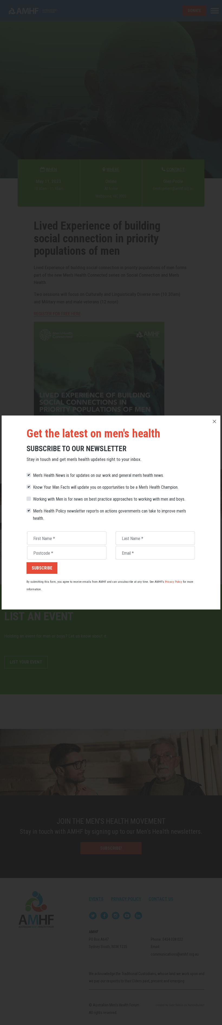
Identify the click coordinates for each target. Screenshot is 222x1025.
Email (128, 553)
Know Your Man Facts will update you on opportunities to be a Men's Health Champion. (105, 487)
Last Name (132, 538)
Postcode (43, 553)
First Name (44, 538)
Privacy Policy (173, 582)
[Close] (214, 421)
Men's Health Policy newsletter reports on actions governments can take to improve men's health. (109, 514)
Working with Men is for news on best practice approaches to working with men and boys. (109, 499)
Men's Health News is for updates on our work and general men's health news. (98, 475)
